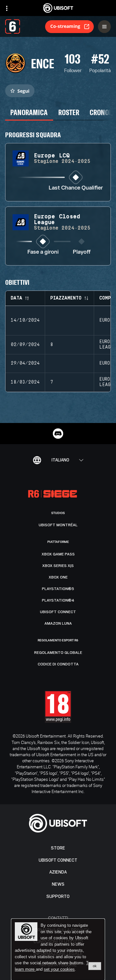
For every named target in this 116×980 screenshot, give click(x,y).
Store (58, 848)
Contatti (58, 918)
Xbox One (58, 577)
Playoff (82, 252)
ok (95, 966)
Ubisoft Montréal (58, 525)
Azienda (58, 872)
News (58, 884)
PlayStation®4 (58, 600)
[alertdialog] (58, 949)
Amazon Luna (58, 623)
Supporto (58, 896)
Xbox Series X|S (58, 565)
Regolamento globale (58, 652)
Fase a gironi (43, 252)
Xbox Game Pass (58, 554)
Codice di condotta (58, 664)
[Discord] (58, 433)
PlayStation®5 (58, 589)
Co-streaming (65, 26)
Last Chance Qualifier (76, 188)
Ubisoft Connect (58, 860)
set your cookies (59, 969)
